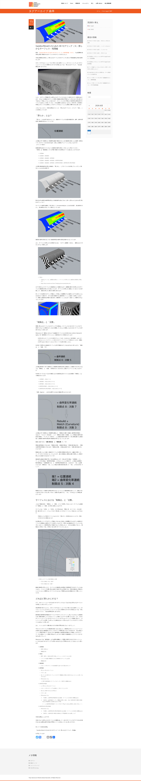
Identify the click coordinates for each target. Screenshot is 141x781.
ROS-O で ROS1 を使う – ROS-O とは (98, 53)
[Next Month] (109, 105)
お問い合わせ (99, 3)
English (92, 26)
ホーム (98, 11)
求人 (92, 3)
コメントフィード (34, 765)
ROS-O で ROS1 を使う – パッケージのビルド (99, 46)
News (71, 3)
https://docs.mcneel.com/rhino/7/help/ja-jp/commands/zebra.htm (56, 283)
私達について (64, 3)
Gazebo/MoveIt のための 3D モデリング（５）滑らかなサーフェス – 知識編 (59, 47)
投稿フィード (33, 763)
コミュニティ (85, 3)
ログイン (32, 760)
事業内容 (78, 3)
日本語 (92, 29)
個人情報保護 (108, 3)
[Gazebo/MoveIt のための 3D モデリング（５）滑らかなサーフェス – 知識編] (59, 31)
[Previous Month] (89, 105)
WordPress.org (34, 768)
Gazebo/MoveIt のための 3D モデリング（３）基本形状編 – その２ (56, 52)
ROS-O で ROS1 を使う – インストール (98, 49)
